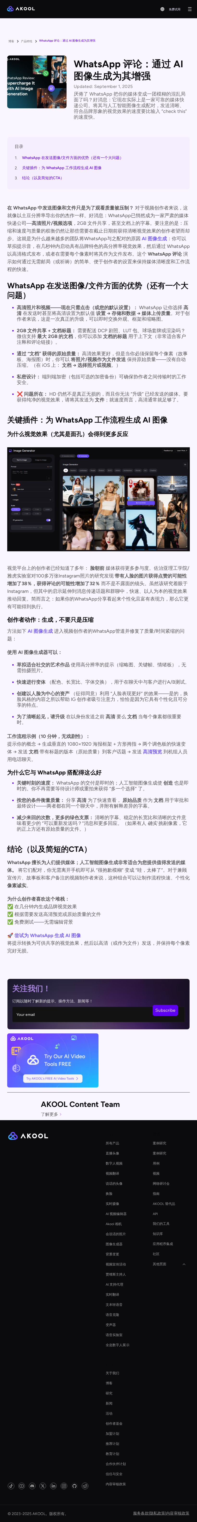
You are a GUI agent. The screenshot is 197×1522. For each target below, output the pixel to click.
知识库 (158, 1234)
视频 (156, 1174)
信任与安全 (114, 1474)
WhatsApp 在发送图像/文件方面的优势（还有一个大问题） (72, 157)
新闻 (109, 1403)
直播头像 (112, 1153)
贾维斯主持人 (116, 1274)
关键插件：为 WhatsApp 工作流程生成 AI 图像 (62, 168)
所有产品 (112, 1143)
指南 (156, 1194)
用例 (156, 1163)
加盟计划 (112, 1434)
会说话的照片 (116, 1234)
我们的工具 (161, 1224)
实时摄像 (112, 1204)
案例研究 (159, 1143)
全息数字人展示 (117, 1345)
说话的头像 (114, 1184)
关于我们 (112, 1373)
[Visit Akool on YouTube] (21, 1486)
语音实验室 (114, 1335)
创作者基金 (114, 1424)
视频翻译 (112, 1174)
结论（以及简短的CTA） (43, 178)
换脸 (109, 1194)
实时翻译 (112, 1295)
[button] (162, 9)
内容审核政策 (116, 1484)
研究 (109, 1393)
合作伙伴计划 (116, 1464)
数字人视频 (114, 1163)
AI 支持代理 (114, 1285)
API (155, 1214)
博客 (109, 1383)
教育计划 (112, 1454)
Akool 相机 (114, 1224)
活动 (109, 1414)
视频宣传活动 (116, 1264)
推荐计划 (112, 1444)
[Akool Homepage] (21, 9)
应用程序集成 (163, 1244)
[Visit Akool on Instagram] (64, 1486)
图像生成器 (114, 1244)
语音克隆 (112, 1315)
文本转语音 (114, 1305)
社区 (156, 1254)
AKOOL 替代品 (164, 1204)
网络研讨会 (161, 1184)
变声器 (111, 1325)
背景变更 (112, 1254)
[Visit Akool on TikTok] (11, 1486)
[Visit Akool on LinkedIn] (53, 1486)
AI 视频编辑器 (116, 1214)
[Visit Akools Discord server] (32, 1486)
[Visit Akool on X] (42, 1486)
